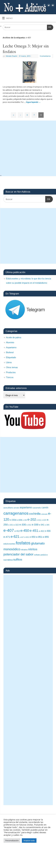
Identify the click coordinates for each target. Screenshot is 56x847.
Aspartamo (11, 347)
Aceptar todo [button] (29, 840)
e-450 (24, 530)
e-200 (25, 520)
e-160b (19, 520)
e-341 (41, 524)
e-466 (48, 531)
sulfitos (17, 559)
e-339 (35, 524)
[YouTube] (52, 6)
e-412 (17, 531)
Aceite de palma (13, 337)
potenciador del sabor (18, 554)
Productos (11, 372)
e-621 (15, 536)
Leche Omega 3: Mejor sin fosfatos (26, 48)
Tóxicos (9, 377)
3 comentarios (45, 56)
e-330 (22, 524)
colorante (44, 514)
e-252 (10, 525)
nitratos (24, 549)
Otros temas (12, 367)
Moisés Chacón (11, 56)
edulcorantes (9, 544)
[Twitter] (48, 6)
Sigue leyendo (33, 102)
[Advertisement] (28, 148)
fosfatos (23, 543)
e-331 (29, 525)
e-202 (31, 519)
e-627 (22, 537)
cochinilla (34, 513)
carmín (44, 507)
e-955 (46, 536)
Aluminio (10, 342)
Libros (9, 362)
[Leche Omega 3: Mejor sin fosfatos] (28, 73)
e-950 (32, 537)
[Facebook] (44, 6)
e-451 (34, 530)
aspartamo (26, 507)
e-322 (16, 525)
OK (49, 27)
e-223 (44, 520)
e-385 (47, 525)
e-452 (41, 531)
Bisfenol (9, 352)
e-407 (8, 530)
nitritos (32, 549)
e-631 (26, 537)
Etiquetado (11, 357)
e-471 (6, 536)
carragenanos (15, 513)
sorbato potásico (41, 555)
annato (16, 508)
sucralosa (8, 560)
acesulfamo (8, 508)
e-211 (39, 520)
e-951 (39, 536)
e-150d (13, 520)
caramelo (36, 508)
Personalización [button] (12, 840)
